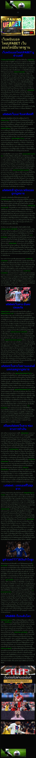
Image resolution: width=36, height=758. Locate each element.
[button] (18, 12)
